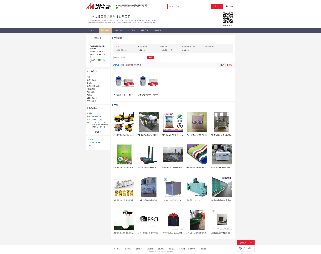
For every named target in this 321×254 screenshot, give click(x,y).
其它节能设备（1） (144, 47)
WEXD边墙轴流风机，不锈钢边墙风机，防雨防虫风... (155, 135)
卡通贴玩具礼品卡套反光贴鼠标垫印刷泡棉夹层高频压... (205, 168)
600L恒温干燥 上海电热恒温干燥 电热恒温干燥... (178, 200)
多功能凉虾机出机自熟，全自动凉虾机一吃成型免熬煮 (229, 168)
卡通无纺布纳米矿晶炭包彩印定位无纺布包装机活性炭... (205, 135)
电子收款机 (91, 92)
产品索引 (91, 139)
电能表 (89, 95)
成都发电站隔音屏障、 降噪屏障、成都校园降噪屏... (228, 200)
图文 (222, 65)
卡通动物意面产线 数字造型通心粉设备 (126, 200)
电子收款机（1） (122, 50)
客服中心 (139, 249)
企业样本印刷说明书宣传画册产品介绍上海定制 (129, 168)
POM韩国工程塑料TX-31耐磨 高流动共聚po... (177, 135)
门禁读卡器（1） (209, 47)
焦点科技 (163, 251)
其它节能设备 (91, 80)
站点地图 (150, 249)
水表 (88, 77)
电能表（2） (142, 50)
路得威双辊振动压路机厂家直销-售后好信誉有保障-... (131, 135)
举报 (89, 146)
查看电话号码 (96, 116)
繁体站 (192, 249)
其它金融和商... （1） (189, 47)
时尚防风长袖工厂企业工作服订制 (173, 233)
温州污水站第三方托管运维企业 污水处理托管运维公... (180, 168)
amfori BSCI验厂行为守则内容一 (149, 233)
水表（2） (119, 47)
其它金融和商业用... (93, 86)
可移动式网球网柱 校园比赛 (147, 168)
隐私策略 (161, 249)
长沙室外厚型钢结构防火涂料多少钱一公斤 (152, 200)
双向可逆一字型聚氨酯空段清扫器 (197, 233)
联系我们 (128, 249)
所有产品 (116, 65)
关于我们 (117, 249)
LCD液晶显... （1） (166, 50)
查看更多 (98, 132)
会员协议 (172, 249)
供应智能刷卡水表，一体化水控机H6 (125, 95)
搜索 (150, 57)
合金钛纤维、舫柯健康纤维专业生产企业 (127, 233)
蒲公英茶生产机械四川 (194, 200)
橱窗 (230, 65)
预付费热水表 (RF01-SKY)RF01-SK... (150, 95)
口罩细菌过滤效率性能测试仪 (220, 233)
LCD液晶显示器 (92, 98)
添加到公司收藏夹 (94, 142)
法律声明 (182, 249)
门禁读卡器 (91, 89)
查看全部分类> (92, 101)
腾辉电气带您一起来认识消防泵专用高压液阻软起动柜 (229, 135)
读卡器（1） (186, 50)
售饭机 (89, 83)
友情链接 (203, 249)
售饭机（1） (164, 47)
